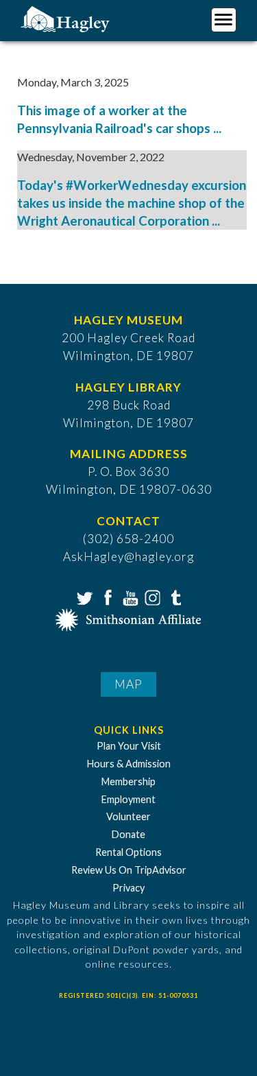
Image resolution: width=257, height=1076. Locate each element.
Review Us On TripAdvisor (128, 870)
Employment (128, 799)
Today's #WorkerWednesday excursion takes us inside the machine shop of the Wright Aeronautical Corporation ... (131, 203)
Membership (128, 781)
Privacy (128, 888)
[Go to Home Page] (67, 18)
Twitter (83, 596)
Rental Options (128, 852)
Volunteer (128, 816)
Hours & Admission (129, 763)
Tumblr (174, 596)
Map (128, 684)
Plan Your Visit (129, 746)
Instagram (151, 596)
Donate (128, 834)
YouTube (129, 596)
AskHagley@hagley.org (128, 556)
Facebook (106, 596)
